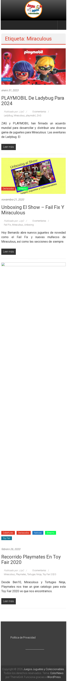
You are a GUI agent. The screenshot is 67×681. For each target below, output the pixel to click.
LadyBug (8, 115)
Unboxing (29, 225)
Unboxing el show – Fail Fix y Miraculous (32, 209)
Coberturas (8, 532)
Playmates (21, 574)
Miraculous (19, 115)
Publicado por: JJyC (14, 111)
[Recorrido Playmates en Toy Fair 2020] (33, 402)
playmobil (31, 115)
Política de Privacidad (23, 637)
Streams (23, 188)
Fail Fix (7, 225)
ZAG (39, 115)
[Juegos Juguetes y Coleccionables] (33, 9)
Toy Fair (6, 538)
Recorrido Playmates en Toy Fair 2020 (31, 559)
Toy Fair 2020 (49, 574)
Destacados (8, 188)
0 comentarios (39, 111)
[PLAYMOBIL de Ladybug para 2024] (33, 66)
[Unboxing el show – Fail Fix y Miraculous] (33, 175)
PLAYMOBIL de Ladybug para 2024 (32, 100)
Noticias (7, 79)
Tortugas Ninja (34, 574)
